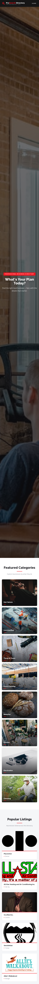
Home (34, 3)
